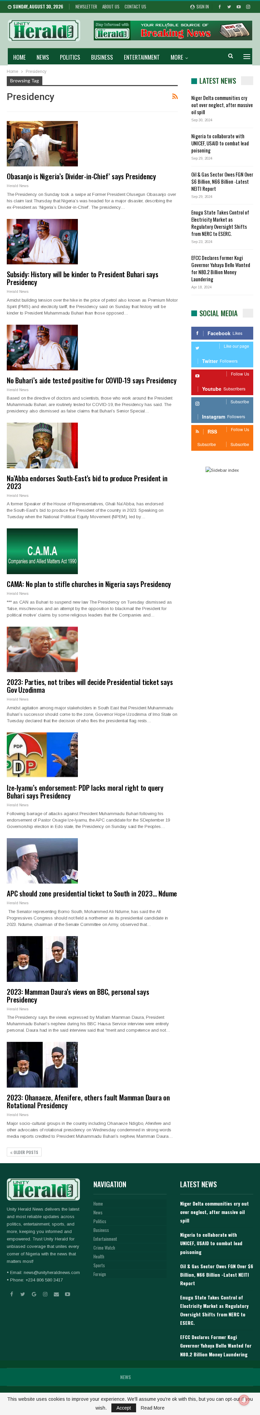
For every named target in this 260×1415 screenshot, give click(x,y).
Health (98, 1256)
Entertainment (142, 57)
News (43, 57)
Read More (153, 1408)
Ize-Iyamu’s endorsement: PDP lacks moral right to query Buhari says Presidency (85, 791)
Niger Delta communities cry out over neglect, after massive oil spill (222, 105)
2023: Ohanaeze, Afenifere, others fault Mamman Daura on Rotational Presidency (88, 1101)
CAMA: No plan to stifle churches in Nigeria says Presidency (89, 584)
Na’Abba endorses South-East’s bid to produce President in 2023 (87, 482)
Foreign (99, 1274)
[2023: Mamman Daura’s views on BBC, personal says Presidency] (42, 959)
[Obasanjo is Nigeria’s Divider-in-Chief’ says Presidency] (42, 143)
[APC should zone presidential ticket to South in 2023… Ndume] (42, 861)
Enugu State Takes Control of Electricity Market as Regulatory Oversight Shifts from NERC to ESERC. (220, 222)
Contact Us (135, 6)
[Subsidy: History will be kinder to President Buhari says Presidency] (42, 241)
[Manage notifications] (244, 1400)
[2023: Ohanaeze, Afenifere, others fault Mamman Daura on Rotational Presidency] (42, 1064)
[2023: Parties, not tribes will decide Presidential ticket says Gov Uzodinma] (42, 649)
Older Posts (25, 1152)
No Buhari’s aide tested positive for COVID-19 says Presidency (92, 380)
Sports (99, 1265)
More (177, 57)
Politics (70, 57)
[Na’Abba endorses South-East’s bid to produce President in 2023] (42, 445)
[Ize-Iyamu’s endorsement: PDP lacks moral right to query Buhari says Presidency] (42, 755)
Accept (123, 1408)
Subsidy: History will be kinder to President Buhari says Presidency (82, 278)
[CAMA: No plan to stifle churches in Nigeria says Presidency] (42, 551)
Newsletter (86, 6)
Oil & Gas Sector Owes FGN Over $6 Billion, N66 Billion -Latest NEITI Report (222, 181)
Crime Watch (104, 1247)
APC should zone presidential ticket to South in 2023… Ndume (92, 893)
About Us (111, 6)
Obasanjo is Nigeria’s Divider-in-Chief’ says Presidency (81, 176)
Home (19, 57)
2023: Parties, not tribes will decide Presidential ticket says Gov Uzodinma (90, 685)
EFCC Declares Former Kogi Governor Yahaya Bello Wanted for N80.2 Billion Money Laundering (220, 268)
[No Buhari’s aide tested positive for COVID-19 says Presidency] (42, 347)
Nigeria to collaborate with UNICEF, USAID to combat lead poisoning (220, 143)
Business (102, 57)
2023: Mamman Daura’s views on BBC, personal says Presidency (78, 995)
